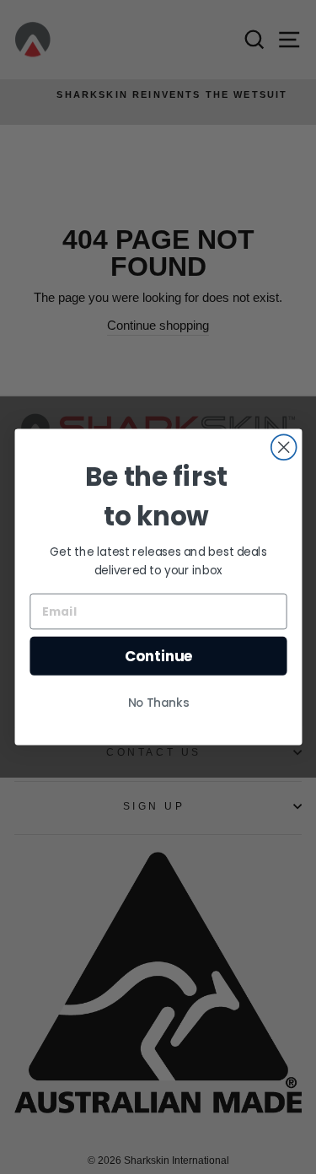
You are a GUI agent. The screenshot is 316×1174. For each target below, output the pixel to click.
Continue (158, 656)
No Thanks (157, 703)
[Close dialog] (283, 447)
